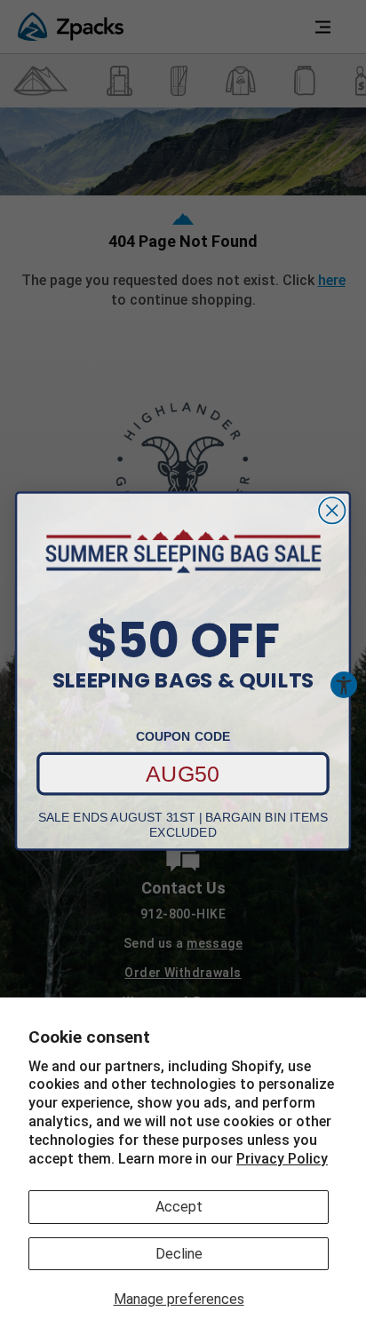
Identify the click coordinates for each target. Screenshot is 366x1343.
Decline (179, 1253)
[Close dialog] (332, 510)
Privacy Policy (282, 1158)
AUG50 (182, 773)
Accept (179, 1206)
